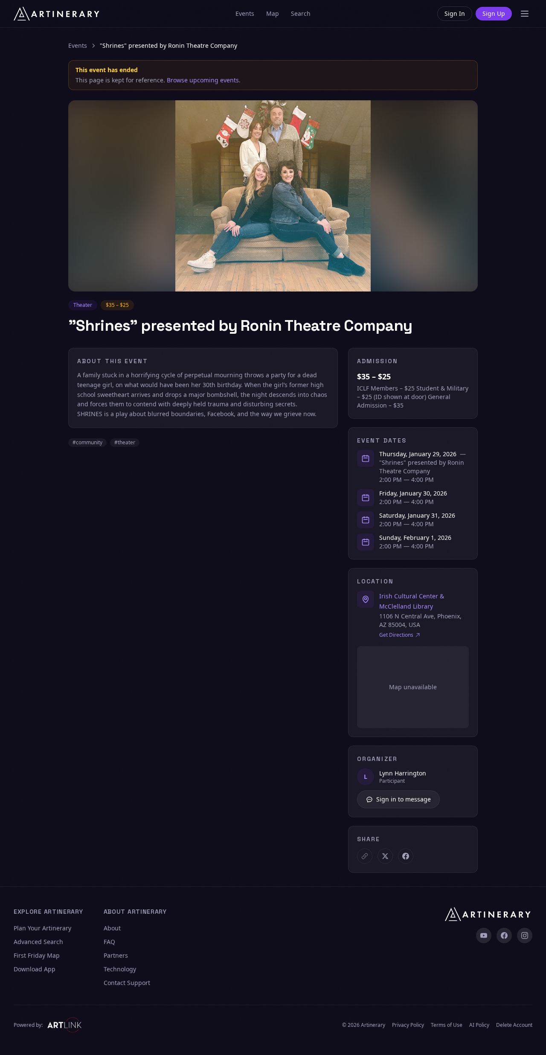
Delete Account (514, 1025)
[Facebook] (504, 935)
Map (272, 13)
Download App (34, 969)
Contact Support (127, 983)
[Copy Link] (364, 856)
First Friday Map (37, 955)
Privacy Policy (408, 1025)
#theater (124, 442)
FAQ (109, 942)
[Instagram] (524, 935)
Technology (120, 969)
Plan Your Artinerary (42, 928)
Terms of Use (446, 1025)
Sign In (454, 13)
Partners (116, 955)
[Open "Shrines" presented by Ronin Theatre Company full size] (273, 195)
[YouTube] (483, 935)
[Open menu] (524, 13)
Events (244, 13)
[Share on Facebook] (405, 856)
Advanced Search (38, 942)
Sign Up (493, 13)
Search (301, 13)
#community (87, 442)
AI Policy (479, 1025)
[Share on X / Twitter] (385, 856)
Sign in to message (403, 799)
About (112, 928)
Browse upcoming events (203, 80)
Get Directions (396, 635)
